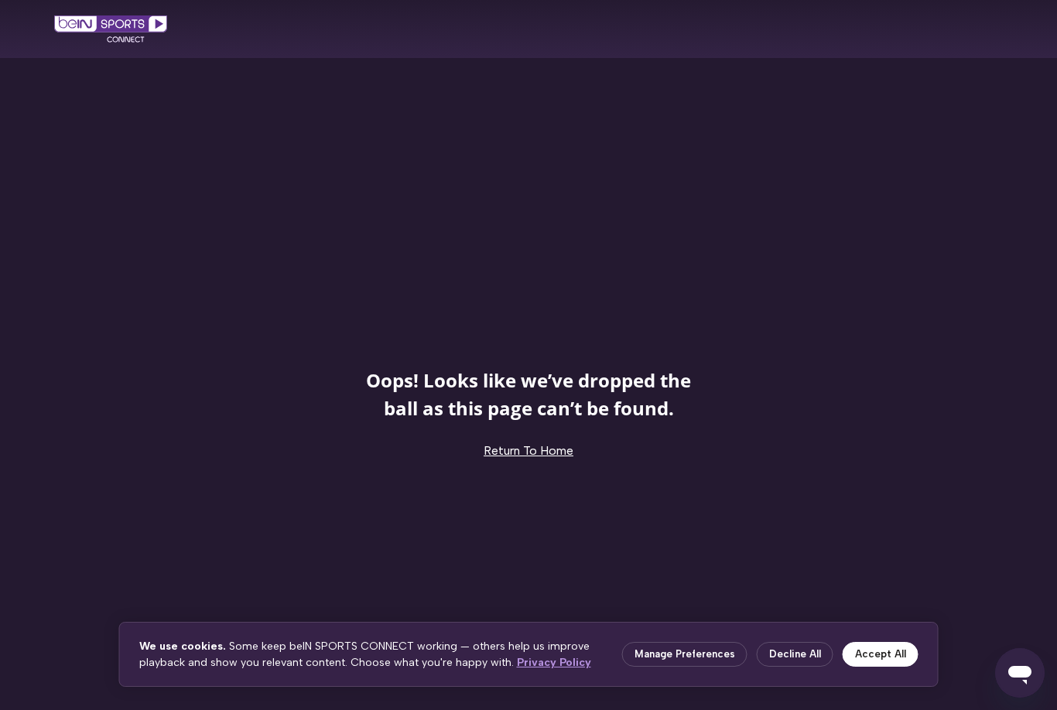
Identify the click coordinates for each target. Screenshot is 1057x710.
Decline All (795, 654)
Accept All (880, 654)
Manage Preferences (685, 654)
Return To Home (528, 450)
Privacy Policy (554, 662)
